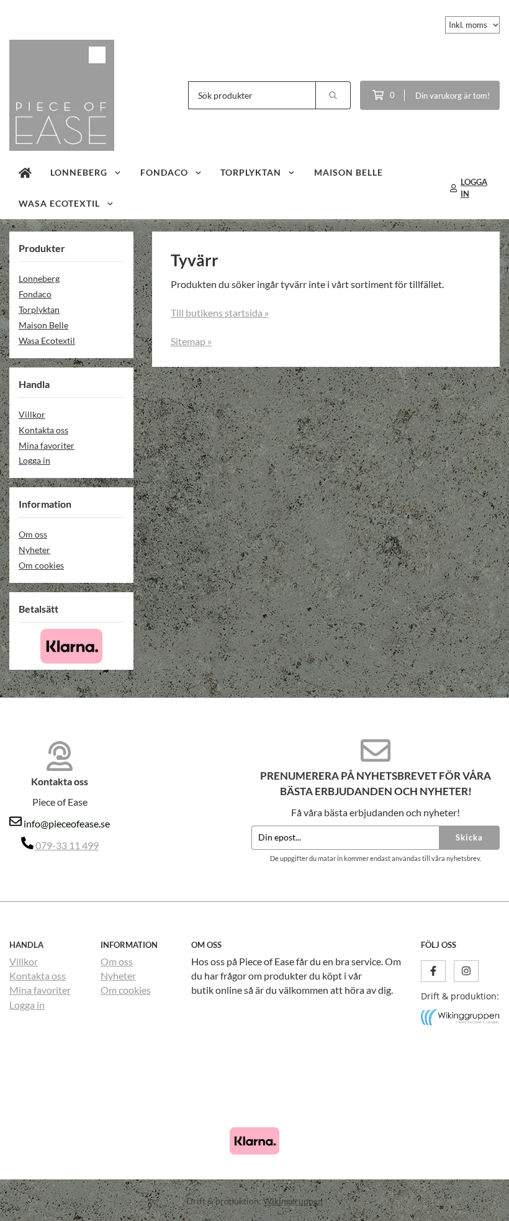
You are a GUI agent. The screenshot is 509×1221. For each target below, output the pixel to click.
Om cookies (41, 565)
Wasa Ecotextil (59, 203)
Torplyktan (250, 172)
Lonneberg (78, 172)
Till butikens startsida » (220, 312)
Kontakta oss (43, 430)
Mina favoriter (46, 445)
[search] (333, 95)
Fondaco (164, 172)
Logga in (34, 460)
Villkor (32, 414)
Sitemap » (191, 341)
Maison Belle (348, 172)
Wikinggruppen (293, 1201)
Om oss (33, 534)
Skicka (469, 837)
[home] (25, 172)
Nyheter (34, 549)
